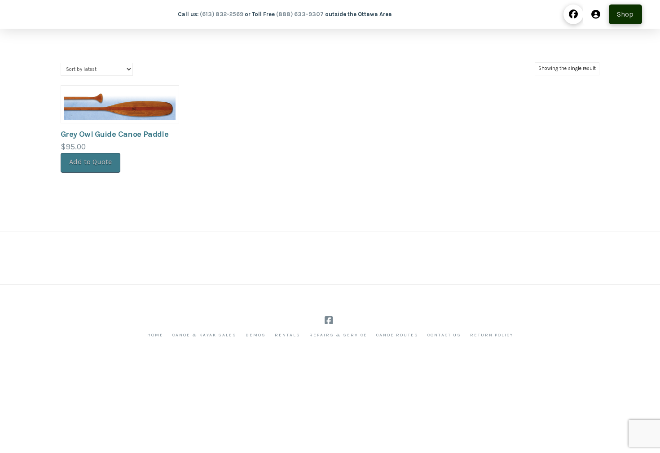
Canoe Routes (397, 335)
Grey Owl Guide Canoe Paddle (114, 134)
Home (155, 335)
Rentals (287, 335)
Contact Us (444, 335)
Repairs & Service (338, 335)
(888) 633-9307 (300, 14)
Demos (256, 335)
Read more (120, 106)
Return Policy (491, 335)
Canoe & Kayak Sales (204, 335)
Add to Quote (90, 161)
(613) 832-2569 (221, 14)
